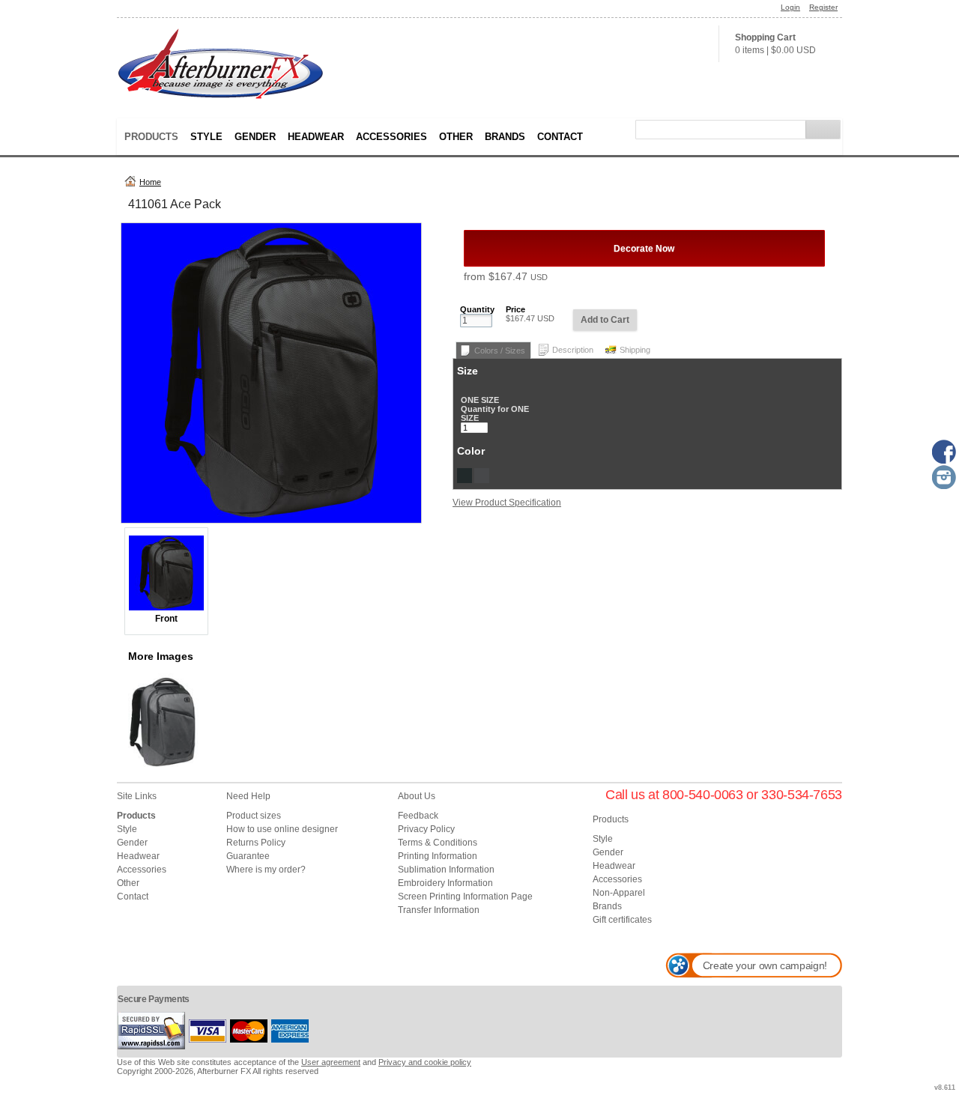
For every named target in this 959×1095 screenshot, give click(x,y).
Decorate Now (644, 248)
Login (790, 7)
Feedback (418, 815)
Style (206, 136)
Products (151, 136)
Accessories (391, 136)
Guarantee (248, 856)
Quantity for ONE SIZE (495, 413)
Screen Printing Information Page (465, 896)
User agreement (330, 1062)
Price (515, 309)
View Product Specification (507, 502)
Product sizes (253, 815)
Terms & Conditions (437, 842)
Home (150, 182)
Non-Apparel (619, 893)
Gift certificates (622, 919)
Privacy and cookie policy (424, 1062)
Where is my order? (266, 869)
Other (456, 136)
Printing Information (437, 856)
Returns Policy (255, 842)
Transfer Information (439, 910)
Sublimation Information (446, 869)
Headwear (316, 136)
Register (823, 7)
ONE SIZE (480, 399)
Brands (505, 136)
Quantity (477, 309)
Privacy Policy (426, 829)
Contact (560, 136)
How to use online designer (282, 829)
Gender (255, 136)
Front (166, 618)
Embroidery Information (445, 883)
